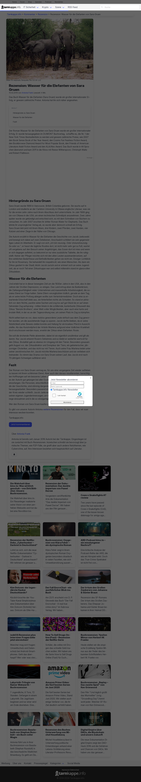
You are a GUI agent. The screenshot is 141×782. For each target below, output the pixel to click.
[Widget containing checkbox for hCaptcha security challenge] (67, 395)
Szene (58, 7)
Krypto (45, 7)
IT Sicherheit (29, 7)
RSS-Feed (72, 7)
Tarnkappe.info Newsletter (65, 389)
